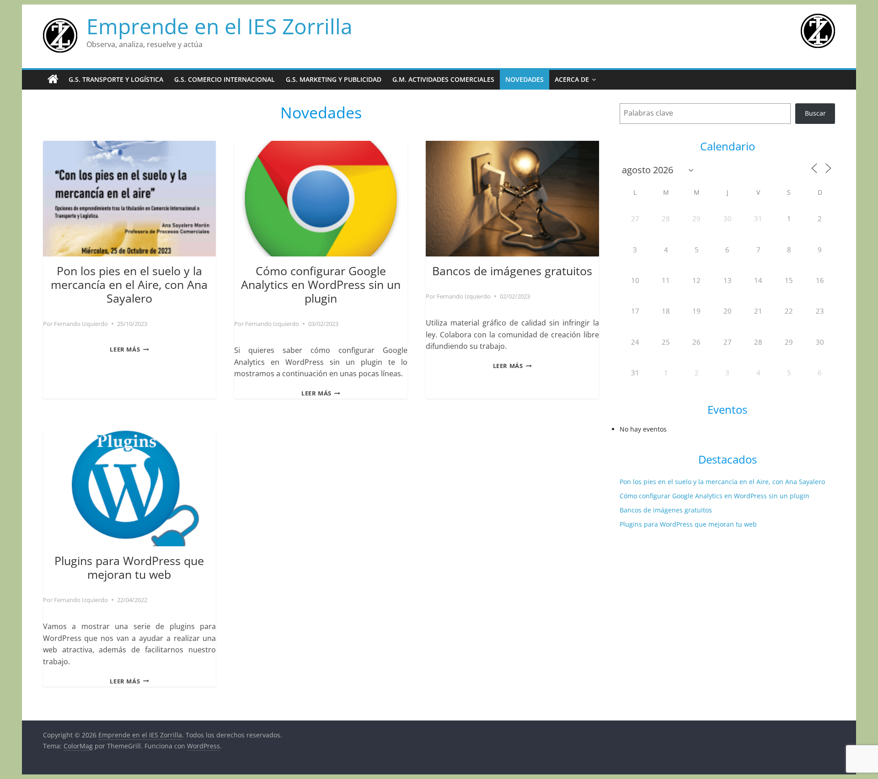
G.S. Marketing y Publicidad (333, 79)
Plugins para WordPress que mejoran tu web (129, 567)
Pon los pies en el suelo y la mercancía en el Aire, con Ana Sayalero (129, 284)
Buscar (815, 113)
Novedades (524, 79)
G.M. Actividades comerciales (443, 79)
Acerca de (572, 79)
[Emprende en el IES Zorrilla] (53, 79)
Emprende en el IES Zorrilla (219, 26)
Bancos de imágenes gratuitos (512, 270)
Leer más (129, 349)
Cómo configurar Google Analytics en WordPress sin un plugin (321, 284)
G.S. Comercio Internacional (224, 79)
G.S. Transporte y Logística (116, 79)
